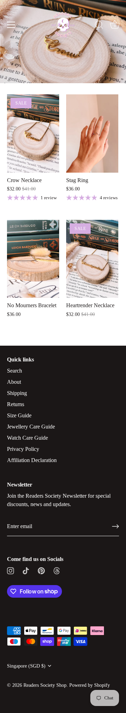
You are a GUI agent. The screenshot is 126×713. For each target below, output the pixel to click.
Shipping (17, 393)
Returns (15, 404)
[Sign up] (115, 526)
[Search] (99, 26)
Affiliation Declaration (32, 460)
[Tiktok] (25, 570)
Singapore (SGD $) (26, 666)
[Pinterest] (41, 570)
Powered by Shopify (89, 685)
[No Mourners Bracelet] (33, 259)
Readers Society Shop (44, 685)
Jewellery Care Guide (31, 427)
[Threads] (56, 570)
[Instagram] (10, 570)
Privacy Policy (23, 449)
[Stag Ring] (92, 133)
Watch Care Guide (27, 438)
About (14, 382)
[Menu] (11, 25)
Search (14, 371)
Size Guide (19, 415)
